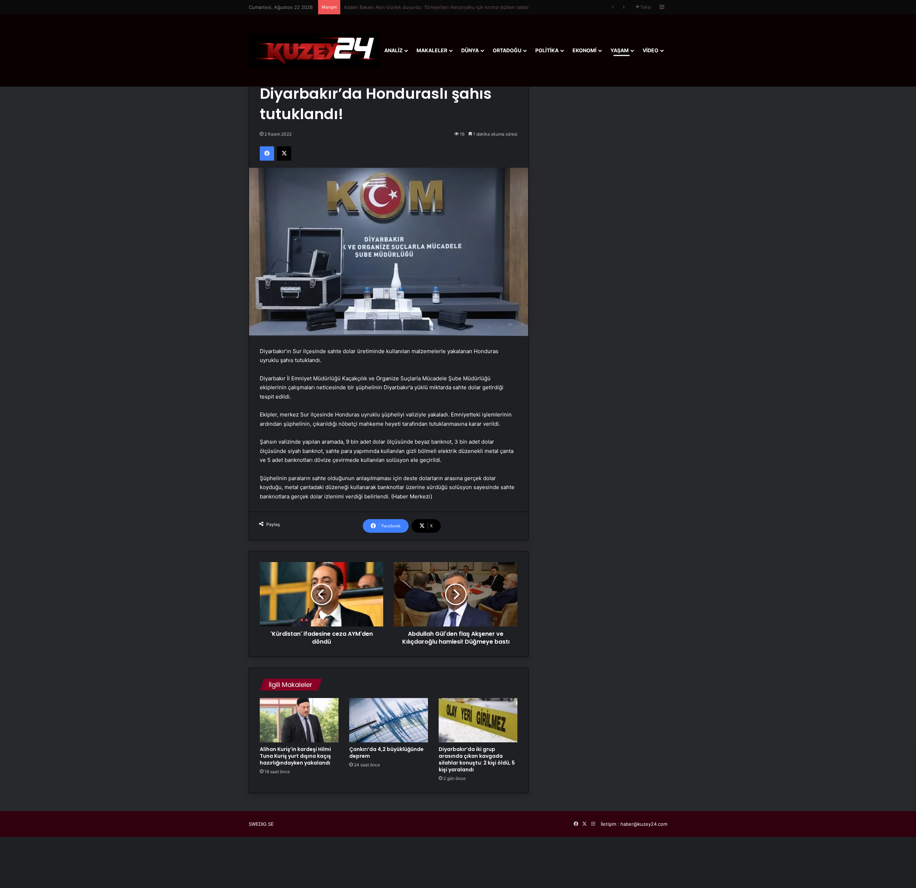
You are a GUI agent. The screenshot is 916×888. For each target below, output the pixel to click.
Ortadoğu (507, 50)
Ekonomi (584, 50)
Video (650, 50)
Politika (547, 50)
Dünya (470, 50)
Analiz (393, 50)
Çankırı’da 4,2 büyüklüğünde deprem (386, 753)
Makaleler (431, 50)
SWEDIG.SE (261, 824)
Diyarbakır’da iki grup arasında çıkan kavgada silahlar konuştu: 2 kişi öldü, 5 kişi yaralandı (477, 759)
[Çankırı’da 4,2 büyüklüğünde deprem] (388, 720)
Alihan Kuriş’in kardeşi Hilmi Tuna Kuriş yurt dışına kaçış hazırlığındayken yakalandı (295, 756)
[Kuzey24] (314, 50)
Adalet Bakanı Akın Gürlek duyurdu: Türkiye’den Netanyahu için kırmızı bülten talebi (436, 7)
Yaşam (619, 50)
